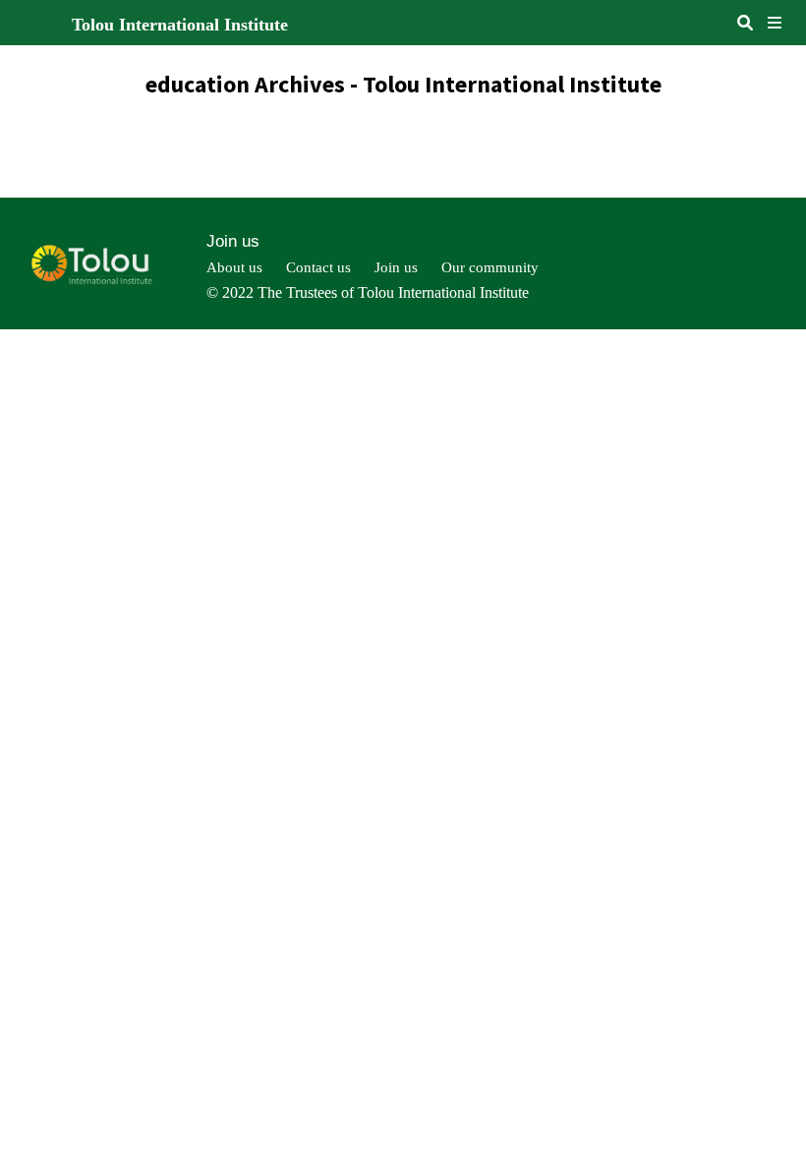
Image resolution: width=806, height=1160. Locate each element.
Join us (232, 241)
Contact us (318, 267)
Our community (490, 267)
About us (234, 267)
